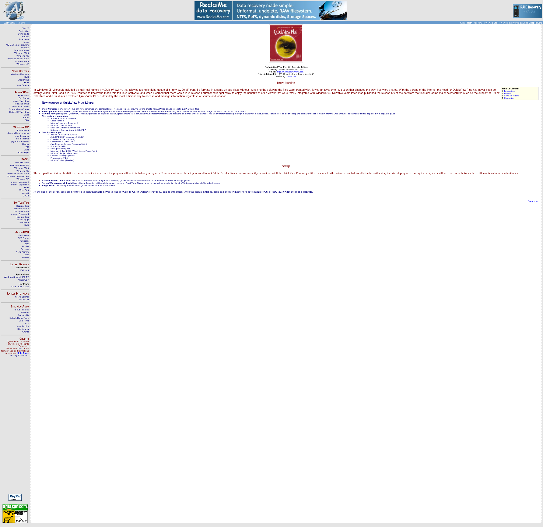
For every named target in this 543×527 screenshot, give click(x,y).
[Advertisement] (15, 427)
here (20, 348)
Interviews (514, 23)
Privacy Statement (19, 355)
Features (507, 93)
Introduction (509, 91)
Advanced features (511, 96)
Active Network (468, 23)
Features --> (533, 201)
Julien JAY (291, 76)
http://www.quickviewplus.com (290, 72)
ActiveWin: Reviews (14, 23)
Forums (538, 23)
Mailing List (527, 23)
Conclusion (509, 98)
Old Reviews (500, 23)
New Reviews (485, 23)
